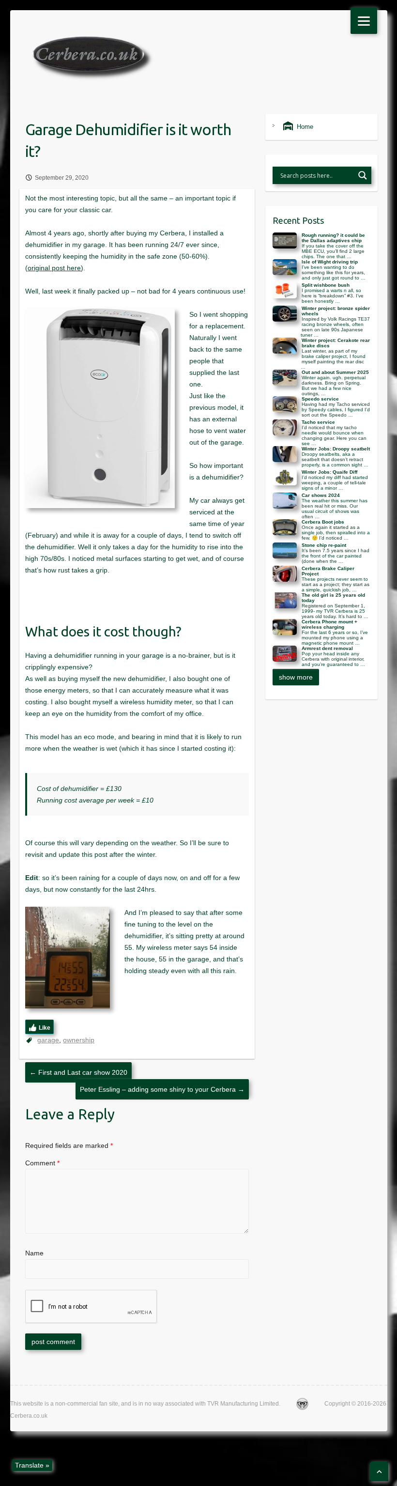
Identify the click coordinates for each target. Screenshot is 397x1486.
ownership (78, 1040)
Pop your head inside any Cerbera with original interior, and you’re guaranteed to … (333, 659)
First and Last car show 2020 (78, 1072)
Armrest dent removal (327, 648)
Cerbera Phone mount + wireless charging (329, 624)
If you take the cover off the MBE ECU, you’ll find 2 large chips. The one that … (333, 251)
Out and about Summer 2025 (335, 372)
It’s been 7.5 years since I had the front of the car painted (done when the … (335, 556)
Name (34, 1253)
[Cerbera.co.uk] (94, 60)
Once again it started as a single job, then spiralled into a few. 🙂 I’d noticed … (336, 533)
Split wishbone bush (326, 285)
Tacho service (318, 422)
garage (48, 1040)
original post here (54, 268)
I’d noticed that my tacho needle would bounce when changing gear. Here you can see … (334, 435)
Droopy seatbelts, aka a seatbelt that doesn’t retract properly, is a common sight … (335, 459)
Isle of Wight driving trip (330, 261)
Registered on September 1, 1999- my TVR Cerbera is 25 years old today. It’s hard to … (335, 611)
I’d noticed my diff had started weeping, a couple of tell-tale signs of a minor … (335, 483)
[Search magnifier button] (362, 175)
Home (303, 126)
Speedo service (320, 399)
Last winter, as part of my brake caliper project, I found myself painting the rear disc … (333, 359)
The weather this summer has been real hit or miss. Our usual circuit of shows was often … (334, 508)
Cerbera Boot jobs (323, 522)
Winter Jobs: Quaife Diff (329, 472)
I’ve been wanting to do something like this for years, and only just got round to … (334, 272)
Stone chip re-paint (324, 545)
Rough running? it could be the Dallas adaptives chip (333, 237)
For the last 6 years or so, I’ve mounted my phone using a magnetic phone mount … (335, 638)
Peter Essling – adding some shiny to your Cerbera (162, 1089)
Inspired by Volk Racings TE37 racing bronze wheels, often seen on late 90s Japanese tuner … (335, 327)
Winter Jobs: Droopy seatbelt (336, 448)
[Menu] (364, 20)
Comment (42, 1163)
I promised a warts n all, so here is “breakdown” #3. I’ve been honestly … (333, 296)
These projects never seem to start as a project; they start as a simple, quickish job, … (335, 584)
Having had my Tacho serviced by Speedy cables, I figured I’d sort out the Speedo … (336, 410)
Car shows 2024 (321, 495)
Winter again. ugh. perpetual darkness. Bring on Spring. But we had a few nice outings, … (334, 385)
